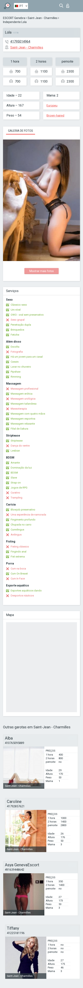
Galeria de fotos (20, 130)
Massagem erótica (21, 393)
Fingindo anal (18, 551)
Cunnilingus (17, 529)
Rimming (16, 376)
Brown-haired (55, 115)
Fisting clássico (20, 546)
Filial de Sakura (19, 428)
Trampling (16, 497)
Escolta (15, 346)
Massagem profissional (24, 388)
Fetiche (15, 334)
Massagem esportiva (23, 418)
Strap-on (16, 482)
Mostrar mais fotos (41, 271)
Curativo (15, 492)
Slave (14, 477)
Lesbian (15, 450)
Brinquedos (17, 329)
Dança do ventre (20, 445)
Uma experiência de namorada (28, 514)
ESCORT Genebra (14, 18)
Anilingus (16, 534)
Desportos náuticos (22, 595)
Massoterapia (19, 408)
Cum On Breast (19, 573)
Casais (15, 361)
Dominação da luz (21, 467)
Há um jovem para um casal (27, 356)
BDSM (14, 472)
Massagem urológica (23, 398)
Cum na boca (18, 568)
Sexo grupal (18, 319)
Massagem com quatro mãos (28, 413)
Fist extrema (18, 556)
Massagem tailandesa (23, 403)
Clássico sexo (19, 304)
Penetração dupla (21, 324)
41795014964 (20, 41)
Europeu (52, 105)
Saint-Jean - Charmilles (42, 18)
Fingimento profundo (23, 519)
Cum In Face (18, 578)
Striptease (17, 440)
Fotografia (17, 351)
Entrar (68, 4)
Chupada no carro (21, 524)
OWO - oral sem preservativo (27, 314)
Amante (15, 462)
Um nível (16, 309)
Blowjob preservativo (23, 509)
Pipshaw (16, 371)
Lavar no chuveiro (21, 366)
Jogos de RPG (19, 487)
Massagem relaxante (23, 423)
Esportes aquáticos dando (26, 590)
